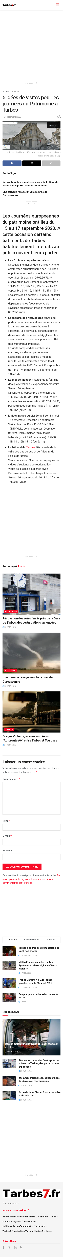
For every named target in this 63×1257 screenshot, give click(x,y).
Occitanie (10, 670)
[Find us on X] (9, 1248)
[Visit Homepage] (9, 5)
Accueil (6, 91)
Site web (7, 850)
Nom (6, 820)
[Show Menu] (57, 5)
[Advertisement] (31, 44)
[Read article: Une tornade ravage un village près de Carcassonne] (31, 653)
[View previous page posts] (28, 203)
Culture (15, 91)
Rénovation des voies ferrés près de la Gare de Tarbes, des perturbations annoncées (38, 1063)
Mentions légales (12, 1221)
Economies (11, 611)
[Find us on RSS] (21, 1248)
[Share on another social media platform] (51, 163)
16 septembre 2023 (12, 117)
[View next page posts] (34, 203)
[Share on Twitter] (31, 163)
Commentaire (11, 779)
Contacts (43, 1216)
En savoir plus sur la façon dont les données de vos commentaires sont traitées (31, 879)
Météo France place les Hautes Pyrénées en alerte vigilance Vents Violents (37, 965)
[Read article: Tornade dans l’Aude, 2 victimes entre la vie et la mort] (9, 1095)
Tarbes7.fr (39, 1226)
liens (53, 1216)
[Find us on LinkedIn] (15, 1248)
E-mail (7, 835)
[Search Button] (50, 5)
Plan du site (30, 1221)
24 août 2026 (10, 745)
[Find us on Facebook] (3, 1248)
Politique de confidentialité (17, 1226)
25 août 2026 (10, 627)
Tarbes (30, 447)
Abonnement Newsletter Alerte (19, 1216)
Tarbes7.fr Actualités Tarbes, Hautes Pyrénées (27, 1231)
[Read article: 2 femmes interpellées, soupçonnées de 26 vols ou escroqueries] (9, 1081)
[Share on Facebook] (12, 163)
